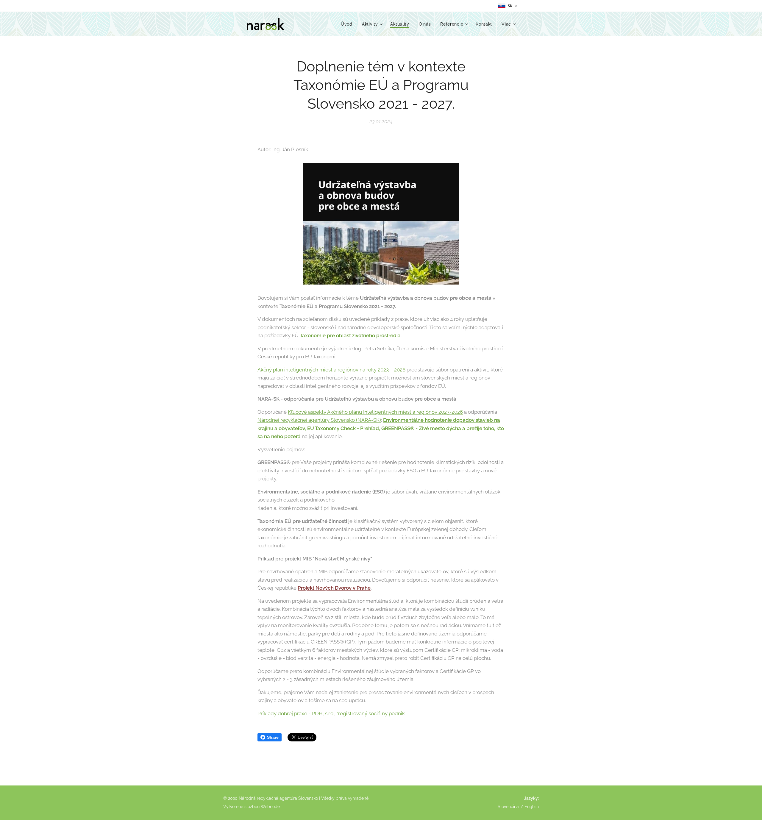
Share (273, 737)
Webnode (270, 806)
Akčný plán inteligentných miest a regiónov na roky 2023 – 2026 (331, 370)
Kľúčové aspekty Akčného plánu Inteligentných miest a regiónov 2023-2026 (375, 412)
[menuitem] (348, 24)
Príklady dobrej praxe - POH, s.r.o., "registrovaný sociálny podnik (331, 713)
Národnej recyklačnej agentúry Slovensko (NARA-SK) (319, 420)
